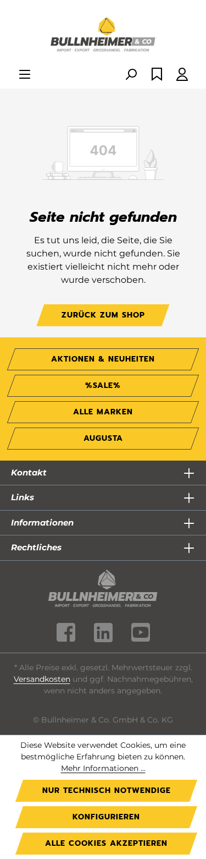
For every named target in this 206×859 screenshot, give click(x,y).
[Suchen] (130, 75)
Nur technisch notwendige (106, 790)
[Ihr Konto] (182, 75)
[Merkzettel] (156, 75)
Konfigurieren (106, 817)
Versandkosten (42, 679)
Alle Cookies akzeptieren (106, 843)
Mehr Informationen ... (103, 768)
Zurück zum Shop (103, 315)
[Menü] (24, 75)
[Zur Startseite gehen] (103, 35)
